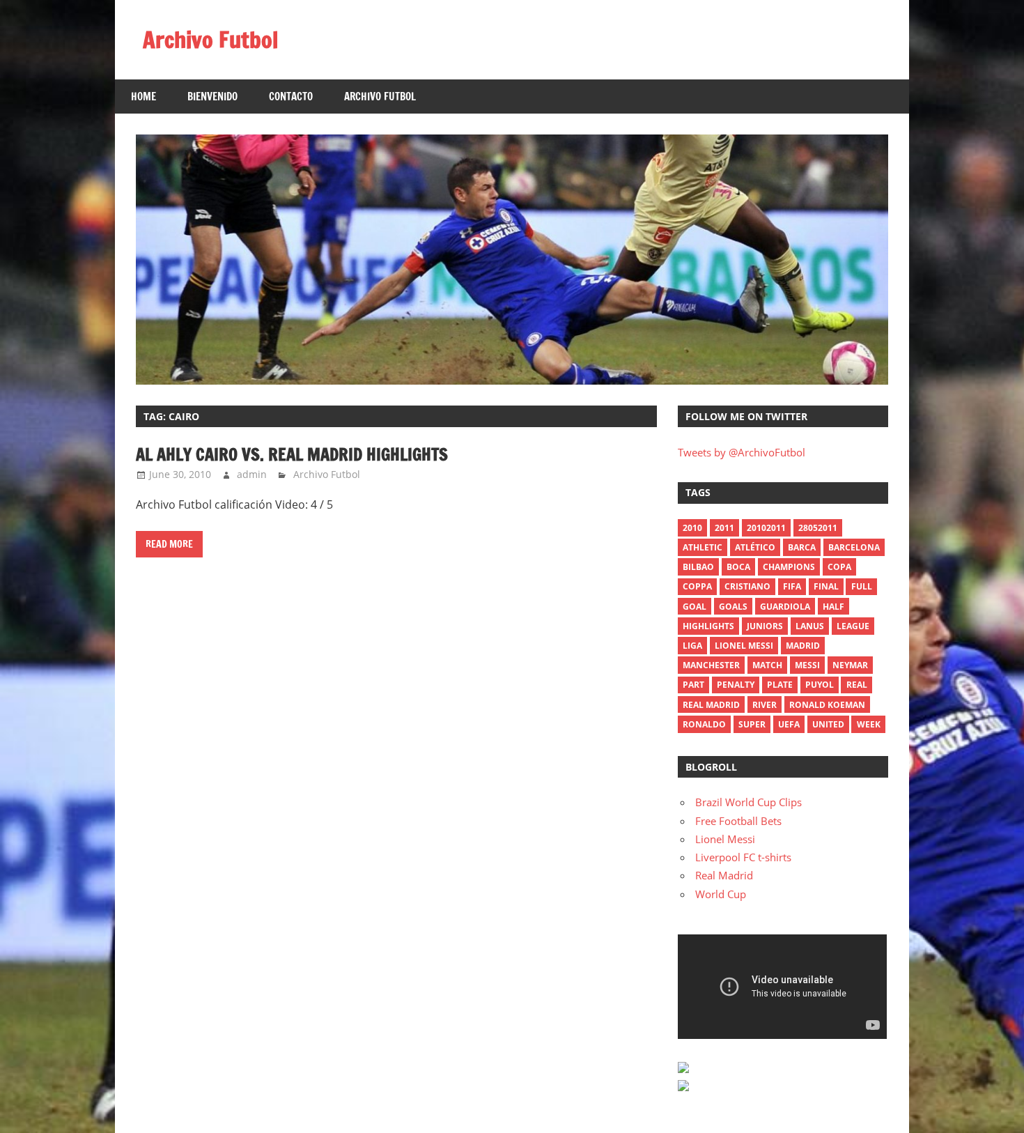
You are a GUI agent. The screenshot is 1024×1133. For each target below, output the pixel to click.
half (833, 606)
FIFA (792, 586)
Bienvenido (212, 96)
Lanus (810, 626)
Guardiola (785, 606)
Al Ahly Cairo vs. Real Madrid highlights (292, 454)
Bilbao (698, 567)
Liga (692, 646)
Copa (839, 567)
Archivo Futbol (210, 40)
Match (767, 665)
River (764, 705)
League (853, 626)
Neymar (850, 665)
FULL (861, 586)
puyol (819, 685)
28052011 (817, 528)
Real (856, 685)
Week (869, 724)
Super (752, 724)
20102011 (766, 528)
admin (252, 474)
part (693, 685)
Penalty (735, 685)
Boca (738, 567)
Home (143, 96)
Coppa (697, 586)
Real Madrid (711, 705)
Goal (694, 606)
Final (826, 586)
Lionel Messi (725, 839)
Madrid (803, 646)
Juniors (765, 626)
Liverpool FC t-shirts (743, 857)
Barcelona (854, 547)
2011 (724, 528)
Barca (802, 547)
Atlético (755, 547)
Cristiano (747, 586)
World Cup (720, 894)
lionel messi (744, 646)
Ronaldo (704, 724)
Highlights (708, 626)
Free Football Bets (738, 821)
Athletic (702, 547)
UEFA (789, 724)
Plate (780, 685)
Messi (807, 665)
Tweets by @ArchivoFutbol (741, 452)
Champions (789, 567)
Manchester (711, 665)
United (828, 724)
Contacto (291, 96)
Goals (733, 606)
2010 (692, 528)
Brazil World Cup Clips (748, 802)
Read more (169, 544)
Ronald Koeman (827, 705)
